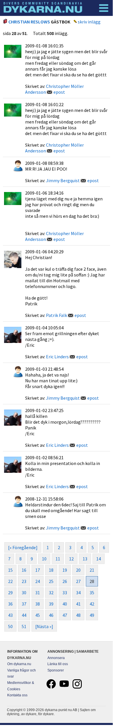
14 (98, 559)
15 (10, 570)
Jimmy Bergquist (63, 180)
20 (78, 570)
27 (78, 581)
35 (92, 592)
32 (51, 592)
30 (24, 592)
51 (24, 626)
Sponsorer (55, 670)
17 (37, 570)
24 (37, 581)
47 (64, 615)
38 (37, 604)
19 (64, 570)
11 (57, 559)
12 (71, 559)
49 (92, 615)
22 (10, 581)
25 (51, 581)
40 (64, 604)
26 (64, 581)
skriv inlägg (89, 22)
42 (92, 604)
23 (24, 581)
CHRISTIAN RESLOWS (29, 22)
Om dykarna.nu (19, 664)
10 (44, 559)
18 (51, 570)
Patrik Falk (56, 315)
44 (24, 615)
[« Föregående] (23, 547)
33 (64, 592)
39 (51, 604)
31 (37, 592)
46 (51, 615)
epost (59, 92)
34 (78, 592)
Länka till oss (57, 664)
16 (24, 570)
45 (37, 615)
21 (92, 570)
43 (10, 615)
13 (85, 559)
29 (10, 592)
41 (78, 604)
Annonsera (56, 658)
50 (10, 626)
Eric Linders (57, 356)
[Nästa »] (44, 626)
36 (10, 604)
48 (78, 615)
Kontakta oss (17, 695)
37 (24, 604)
